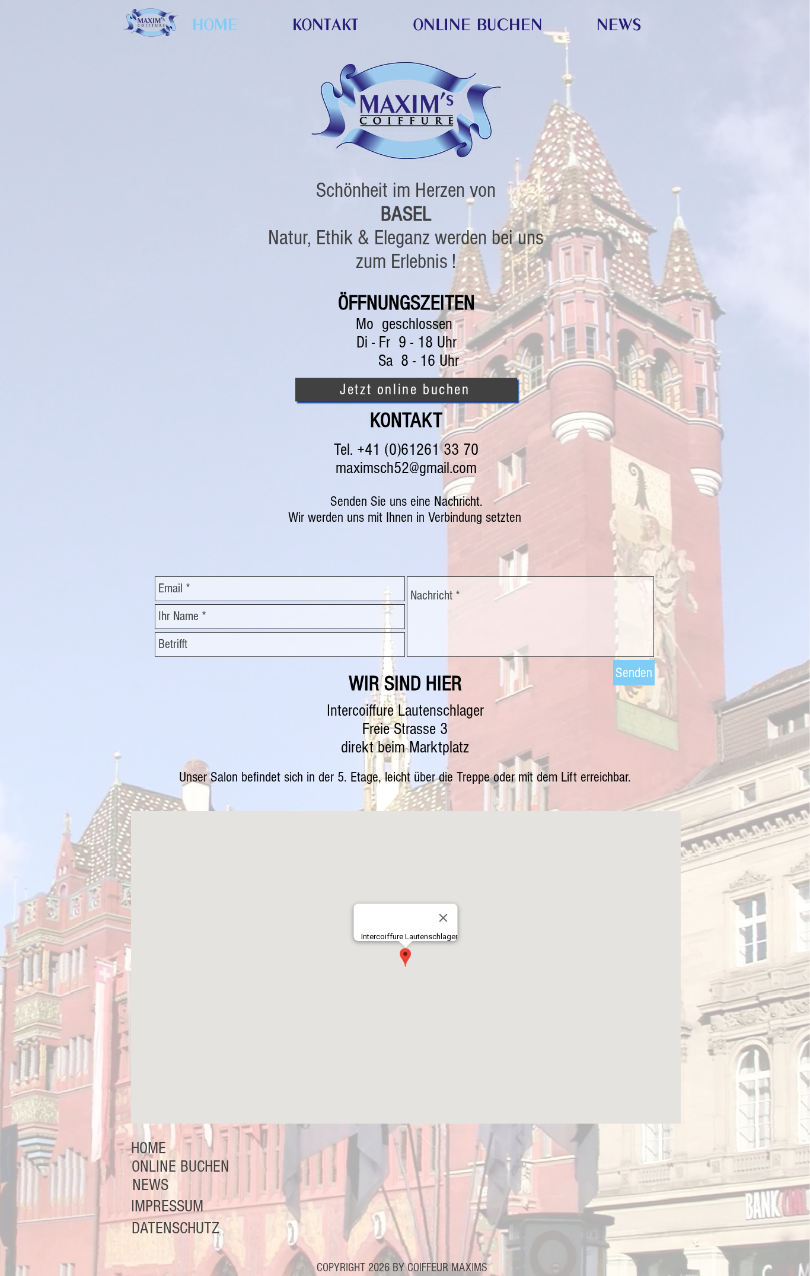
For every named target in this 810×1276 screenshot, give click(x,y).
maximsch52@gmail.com (406, 468)
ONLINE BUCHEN (180, 1166)
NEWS (150, 1185)
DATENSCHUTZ (175, 1228)
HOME (148, 1148)
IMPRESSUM (167, 1206)
